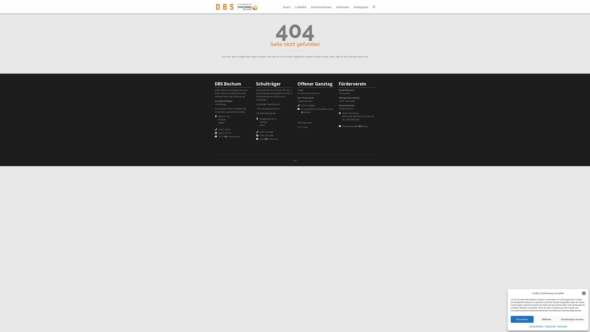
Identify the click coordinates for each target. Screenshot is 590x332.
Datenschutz (550, 326)
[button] (583, 293)
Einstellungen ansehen (572, 319)
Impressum (562, 326)
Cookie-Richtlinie (536, 326)
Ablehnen (546, 319)
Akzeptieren (522, 319)
